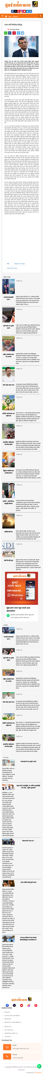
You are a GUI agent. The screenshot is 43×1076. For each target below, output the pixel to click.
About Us (7, 1026)
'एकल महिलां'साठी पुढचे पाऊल (28, 882)
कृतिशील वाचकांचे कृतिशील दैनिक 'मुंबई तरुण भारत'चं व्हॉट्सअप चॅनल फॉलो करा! (22, 616)
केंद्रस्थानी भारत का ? (28, 841)
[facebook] (12, 11)
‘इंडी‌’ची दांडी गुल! (8, 560)
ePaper (15, 16)
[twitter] (15, 11)
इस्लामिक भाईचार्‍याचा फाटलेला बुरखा (8, 443)
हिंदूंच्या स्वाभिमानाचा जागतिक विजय (8, 472)
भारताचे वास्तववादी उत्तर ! (8, 298)
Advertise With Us (11, 1033)
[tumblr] (27, 11)
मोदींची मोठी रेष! (8, 532)
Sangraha (38, 1073)
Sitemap (7, 1019)
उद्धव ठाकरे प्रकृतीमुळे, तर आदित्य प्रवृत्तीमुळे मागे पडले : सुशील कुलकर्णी (28, 787)
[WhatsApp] (5, 33)
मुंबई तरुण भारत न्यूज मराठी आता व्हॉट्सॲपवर (18, 609)
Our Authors (8, 1030)
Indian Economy (12, 268)
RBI (8, 264)
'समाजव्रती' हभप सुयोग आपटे (28, 761)
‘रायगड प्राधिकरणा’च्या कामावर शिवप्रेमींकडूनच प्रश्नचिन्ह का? (28, 939)
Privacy (7, 1012)
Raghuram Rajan (19, 264)
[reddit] (30, 11)
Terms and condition (12, 1015)
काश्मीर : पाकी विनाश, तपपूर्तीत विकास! (8, 502)
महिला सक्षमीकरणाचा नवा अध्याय (8, 355)
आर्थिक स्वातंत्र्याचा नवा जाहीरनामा (8, 415)
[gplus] (21, 11)
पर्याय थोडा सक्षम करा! (8, 385)
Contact (7, 1036)
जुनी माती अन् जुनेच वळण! (8, 327)
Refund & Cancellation (12, 1022)
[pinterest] (18, 11)
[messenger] (24, 11)
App (9, 16)
